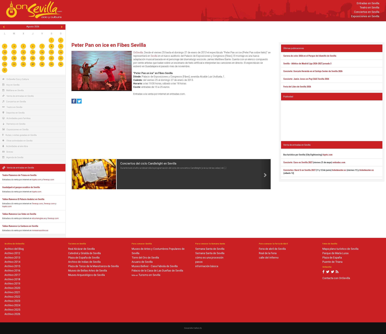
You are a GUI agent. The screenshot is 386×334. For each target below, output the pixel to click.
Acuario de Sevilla (142, 261)
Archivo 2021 (12, 292)
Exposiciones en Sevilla (365, 16)
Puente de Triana (332, 261)
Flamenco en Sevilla (15, 124)
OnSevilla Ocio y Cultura (17, 79)
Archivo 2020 (12, 287)
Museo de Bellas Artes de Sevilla (87, 270)
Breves (9, 152)
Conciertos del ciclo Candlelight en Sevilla (148, 163)
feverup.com (48, 179)
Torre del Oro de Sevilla (145, 257)
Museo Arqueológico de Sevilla (86, 274)
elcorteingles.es (39, 218)
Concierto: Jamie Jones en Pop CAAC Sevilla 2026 (306, 79)
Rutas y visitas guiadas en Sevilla (21, 135)
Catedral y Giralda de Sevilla (84, 253)
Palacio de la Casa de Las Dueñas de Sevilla (157, 270)
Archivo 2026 (12, 314)
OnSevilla (138, 52)
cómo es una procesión (209, 257)
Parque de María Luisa (335, 253)
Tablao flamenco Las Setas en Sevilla (19, 214)
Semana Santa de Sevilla (209, 248)
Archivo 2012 (12, 253)
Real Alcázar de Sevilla (81, 248)
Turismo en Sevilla (149, 274)
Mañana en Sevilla (15, 90)
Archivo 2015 (12, 266)
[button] (76, 174)
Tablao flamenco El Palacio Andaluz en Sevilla (23, 199)
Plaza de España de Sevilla (84, 257)
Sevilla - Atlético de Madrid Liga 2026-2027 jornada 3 (307, 63)
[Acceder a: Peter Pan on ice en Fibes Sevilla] (101, 71)
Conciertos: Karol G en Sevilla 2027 (299, 170)
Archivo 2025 (12, 309)
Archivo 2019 (12, 283)
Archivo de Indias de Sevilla (84, 261)
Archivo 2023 (12, 300)
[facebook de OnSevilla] (323, 272)
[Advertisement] (226, 31)
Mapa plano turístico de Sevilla (340, 248)
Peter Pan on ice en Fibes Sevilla (108, 45)
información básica (206, 266)
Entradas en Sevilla (368, 3)
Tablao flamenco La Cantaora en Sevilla (20, 226)
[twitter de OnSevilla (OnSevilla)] (327, 272)
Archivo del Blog (14, 248)
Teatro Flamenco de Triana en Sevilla (19, 175)
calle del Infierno (268, 257)
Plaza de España (332, 257)
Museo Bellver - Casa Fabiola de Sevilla (155, 266)
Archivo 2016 (12, 270)
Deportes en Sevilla (15, 113)
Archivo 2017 (12, 274)
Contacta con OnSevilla (336, 278)
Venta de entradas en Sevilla (20, 96)
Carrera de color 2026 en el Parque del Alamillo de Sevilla (309, 56)
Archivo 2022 (12, 296)
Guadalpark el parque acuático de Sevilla (21, 187)
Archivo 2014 (12, 261)
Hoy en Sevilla (12, 85)
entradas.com (339, 162)
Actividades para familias (18, 118)
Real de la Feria (268, 253)
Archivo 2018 (12, 279)
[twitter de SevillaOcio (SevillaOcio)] (332, 272)
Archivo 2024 (12, 305)
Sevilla (154, 55)
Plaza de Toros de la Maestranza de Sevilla (93, 266)
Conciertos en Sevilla (366, 12)
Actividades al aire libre (17, 146)
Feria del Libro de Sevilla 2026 (297, 86)
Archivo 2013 (12, 257)
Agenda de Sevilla (14, 157)
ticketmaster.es (339, 170)
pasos (199, 261)
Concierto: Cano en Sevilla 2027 (297, 162)
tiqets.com (36, 179)
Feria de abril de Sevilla (272, 248)
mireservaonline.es (40, 230)
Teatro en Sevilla (369, 7)
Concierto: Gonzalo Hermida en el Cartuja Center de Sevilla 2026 (312, 71)
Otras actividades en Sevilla (19, 140)
